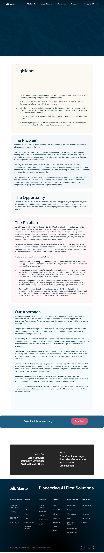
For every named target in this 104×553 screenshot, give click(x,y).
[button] (79, 421)
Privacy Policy (45, 547)
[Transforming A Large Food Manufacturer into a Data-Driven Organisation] (73, 460)
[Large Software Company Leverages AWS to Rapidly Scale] (31, 460)
